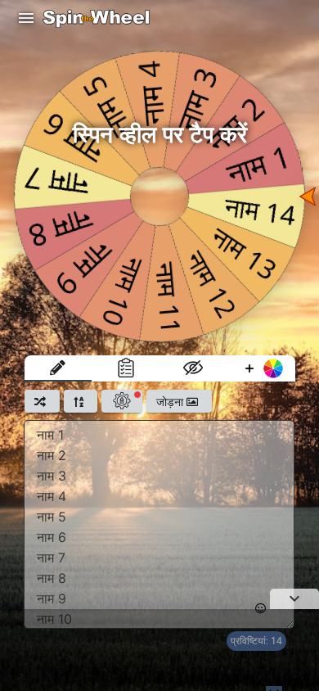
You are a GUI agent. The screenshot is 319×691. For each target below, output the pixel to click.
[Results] (126, 368)
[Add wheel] (261, 368)
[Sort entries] (80, 401)
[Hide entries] (193, 368)
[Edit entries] (58, 368)
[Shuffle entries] (42, 401)
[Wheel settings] (121, 401)
